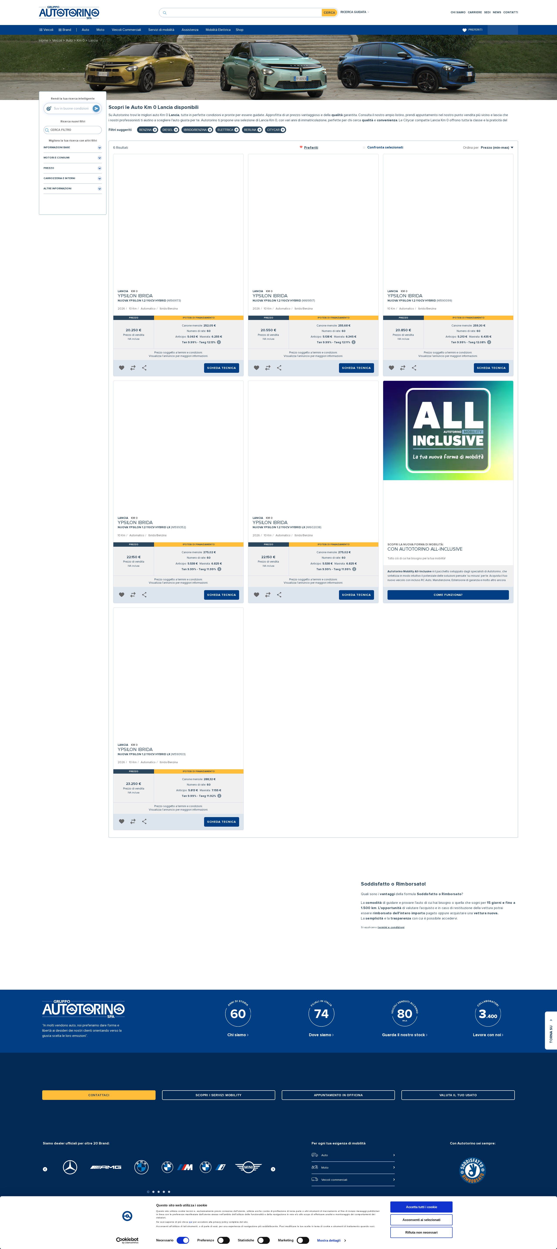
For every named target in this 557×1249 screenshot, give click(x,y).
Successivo (273, 1168)
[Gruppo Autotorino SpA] (69, 12)
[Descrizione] (513, 121)
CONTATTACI (98, 1095)
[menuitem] (458, 12)
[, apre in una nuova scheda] (70, 1167)
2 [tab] (153, 1192)
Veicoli (57, 40)
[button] (122, 368)
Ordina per (471, 147)
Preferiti (475, 29)
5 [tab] (169, 1192)
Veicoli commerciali (334, 1179)
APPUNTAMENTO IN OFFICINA (338, 1095)
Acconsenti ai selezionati (421, 1220)
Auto (70, 40)
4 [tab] (164, 1192)
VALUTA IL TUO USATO (458, 1095)
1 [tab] (148, 1192)
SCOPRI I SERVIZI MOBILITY (219, 1095)
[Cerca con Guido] (96, 108)
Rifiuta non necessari (421, 1232)
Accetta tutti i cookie (421, 1207)
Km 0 (81, 40)
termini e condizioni (390, 927)
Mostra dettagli (329, 1240)
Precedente (45, 1168)
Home (44, 40)
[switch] (223, 1240)
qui (191, 1222)
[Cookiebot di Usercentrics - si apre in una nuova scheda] (127, 1240)
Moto (325, 1167)
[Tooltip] (219, 342)
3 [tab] (159, 1192)
